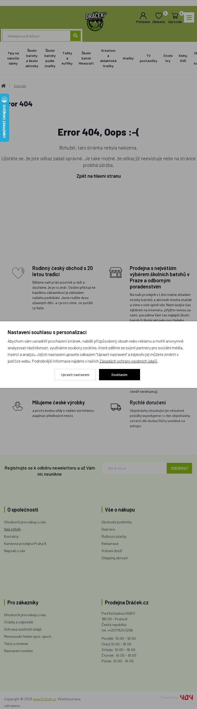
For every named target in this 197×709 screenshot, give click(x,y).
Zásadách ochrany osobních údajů (128, 360)
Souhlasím (119, 374)
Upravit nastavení (75, 374)
